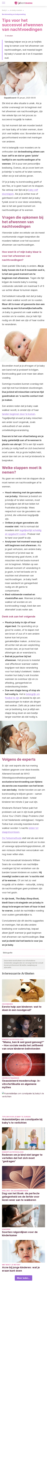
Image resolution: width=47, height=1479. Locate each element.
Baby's (4, 10)
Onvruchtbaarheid (10, 1078)
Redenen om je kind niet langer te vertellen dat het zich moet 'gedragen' (22, 1158)
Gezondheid (7, 1004)
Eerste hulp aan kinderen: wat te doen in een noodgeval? (21, 1008)
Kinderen (6, 1229)
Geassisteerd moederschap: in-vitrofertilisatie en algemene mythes (21, 1084)
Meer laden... (23, 1278)
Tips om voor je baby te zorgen (16, 1117)
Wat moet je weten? (11, 1265)
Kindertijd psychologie (13, 1039)
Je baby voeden (16, 10)
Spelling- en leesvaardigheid (15, 1191)
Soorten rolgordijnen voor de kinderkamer (20, 1234)
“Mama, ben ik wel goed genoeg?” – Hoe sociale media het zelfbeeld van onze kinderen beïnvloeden (23, 1045)
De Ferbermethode (11, 838)
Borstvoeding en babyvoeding (14, 14)
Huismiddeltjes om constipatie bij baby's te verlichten (22, 1121)
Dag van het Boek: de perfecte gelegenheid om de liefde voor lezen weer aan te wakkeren (20, 1196)
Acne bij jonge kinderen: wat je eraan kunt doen (21, 1269)
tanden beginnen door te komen (18, 414)
